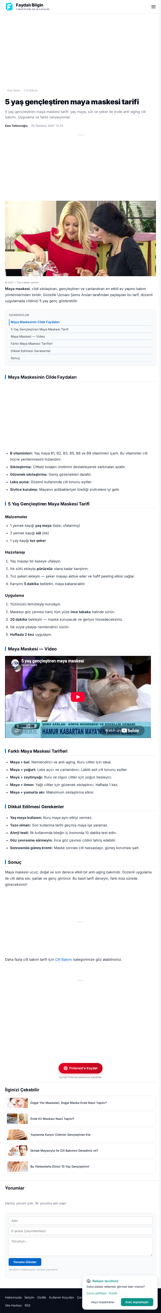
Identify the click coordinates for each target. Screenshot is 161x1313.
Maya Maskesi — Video (28, 336)
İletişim (29, 1297)
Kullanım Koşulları (61, 1297)
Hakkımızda (13, 1297)
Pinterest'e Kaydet (83, 1068)
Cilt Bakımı (31, 90)
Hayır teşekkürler (102, 1302)
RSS (27, 1305)
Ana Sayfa (13, 90)
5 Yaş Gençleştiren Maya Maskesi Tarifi (40, 329)
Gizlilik (41, 1297)
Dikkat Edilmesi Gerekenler (31, 351)
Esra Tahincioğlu (16, 125)
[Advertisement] (80, 46)
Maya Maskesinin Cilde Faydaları (35, 322)
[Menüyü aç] (153, 7)
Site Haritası (13, 1305)
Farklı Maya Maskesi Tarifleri (32, 344)
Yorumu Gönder (25, 1262)
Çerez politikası (96, 1293)
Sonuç (15, 358)
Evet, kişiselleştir (137, 1302)
